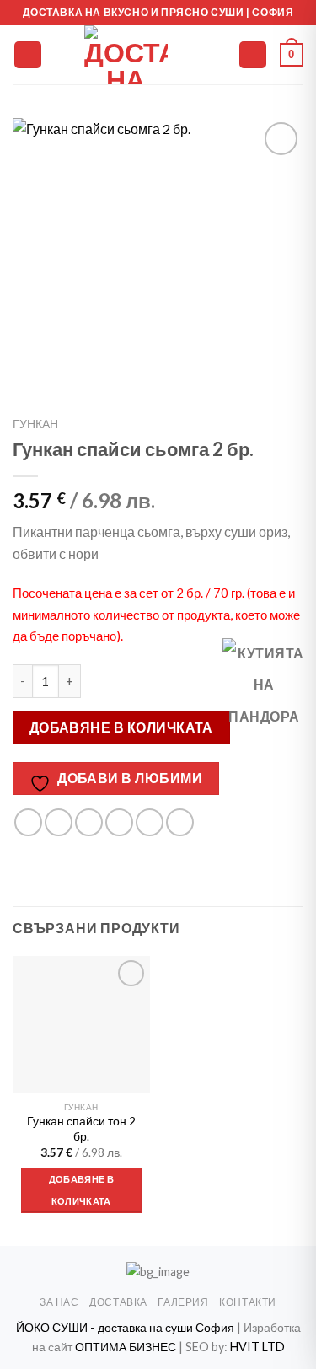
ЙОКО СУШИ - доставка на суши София (126, 1327)
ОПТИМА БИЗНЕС (125, 1346)
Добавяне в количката (121, 727)
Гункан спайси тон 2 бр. (81, 1128)
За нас (59, 1302)
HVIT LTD (257, 1346)
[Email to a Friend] (119, 822)
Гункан (35, 424)
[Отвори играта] (264, 684)
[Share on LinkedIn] (180, 822)
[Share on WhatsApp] (28, 822)
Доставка (118, 1302)
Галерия (183, 1302)
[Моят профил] (252, 55)
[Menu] (27, 55)
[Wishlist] (218, 54)
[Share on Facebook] (58, 822)
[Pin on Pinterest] (149, 822)
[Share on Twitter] (89, 822)
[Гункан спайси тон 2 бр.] (81, 1024)
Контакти (247, 1302)
